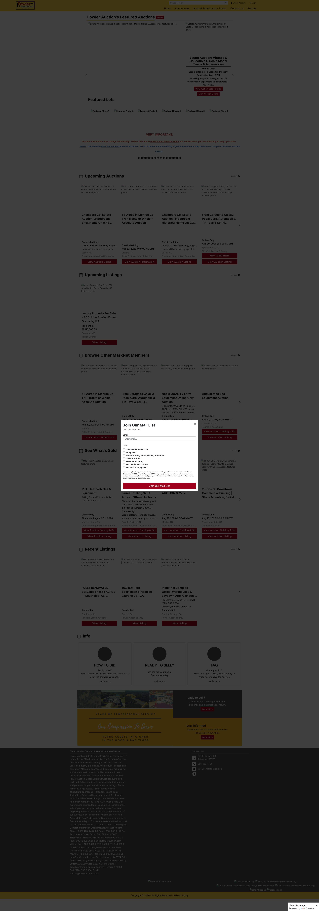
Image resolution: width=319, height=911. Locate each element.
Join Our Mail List (159, 485)
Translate (310, 908)
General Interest (133, 458)
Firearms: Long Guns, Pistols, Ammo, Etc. (146, 455)
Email (125, 435)
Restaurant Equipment (136, 467)
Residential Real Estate (137, 464)
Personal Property (134, 461)
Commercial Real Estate (137, 449)
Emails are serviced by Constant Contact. (136, 478)
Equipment (131, 452)
